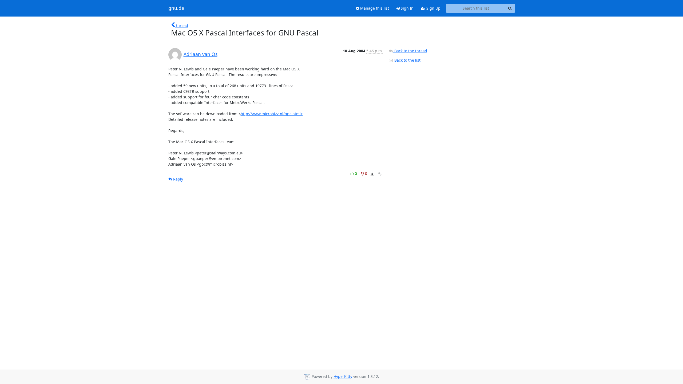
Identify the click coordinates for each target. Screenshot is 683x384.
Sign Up (432, 8)
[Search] (510, 8)
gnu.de (176, 8)
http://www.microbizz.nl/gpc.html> (272, 113)
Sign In (407, 8)
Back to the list (406, 60)
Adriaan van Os (200, 54)
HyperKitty (342, 376)
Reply (177, 179)
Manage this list (374, 8)
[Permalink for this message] (380, 174)
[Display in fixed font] (372, 174)
